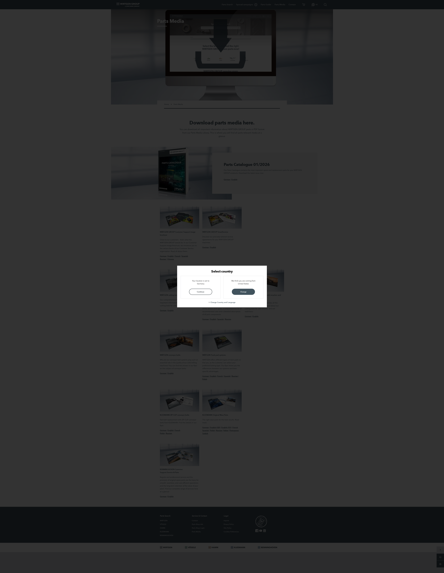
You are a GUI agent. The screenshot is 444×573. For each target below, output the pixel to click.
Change (243, 292)
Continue (200, 292)
